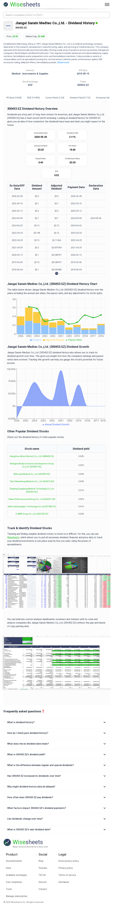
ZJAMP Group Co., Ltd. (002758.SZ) (31, 514)
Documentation (14, 861)
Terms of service (67, 875)
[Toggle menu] (107, 4)
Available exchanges (16, 875)
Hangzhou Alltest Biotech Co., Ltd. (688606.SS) (32, 456)
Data (8, 868)
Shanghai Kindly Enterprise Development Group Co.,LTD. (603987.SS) (32, 465)
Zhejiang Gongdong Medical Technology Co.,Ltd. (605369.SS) (31, 490)
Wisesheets (13, 537)
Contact (43, 889)
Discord (42, 882)
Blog (41, 861)
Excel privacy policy (68, 861)
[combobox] (56, 15)
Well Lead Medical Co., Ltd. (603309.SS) (32, 474)
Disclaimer (63, 882)
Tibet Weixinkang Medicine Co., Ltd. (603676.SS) (31, 481)
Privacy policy (65, 868)
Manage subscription (16, 896)
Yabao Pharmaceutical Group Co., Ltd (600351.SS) (31, 499)
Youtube (43, 868)
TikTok (42, 875)
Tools (9, 889)
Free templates (14, 882)
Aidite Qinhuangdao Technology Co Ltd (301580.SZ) (32, 506)
